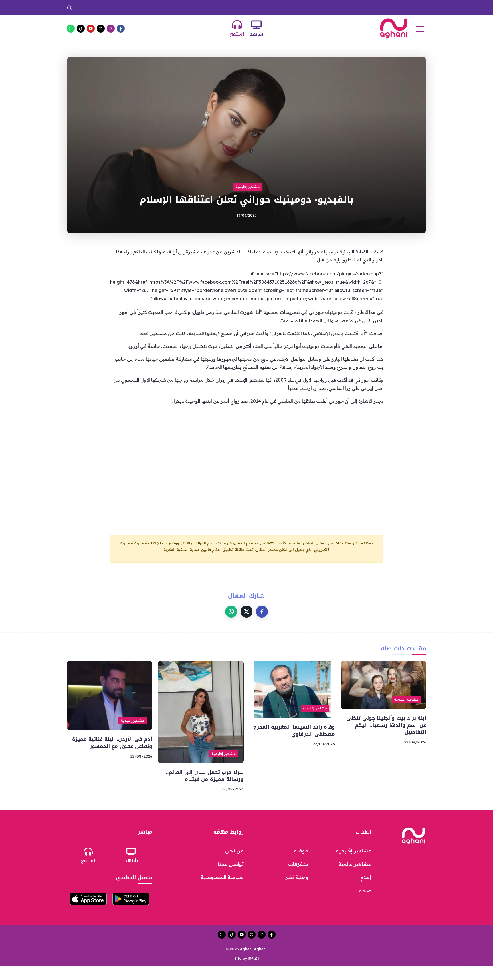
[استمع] (237, 24)
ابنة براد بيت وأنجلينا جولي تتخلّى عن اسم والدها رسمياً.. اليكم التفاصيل (355, 7)
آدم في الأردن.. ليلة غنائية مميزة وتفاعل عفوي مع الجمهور (112, 742)
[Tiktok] (81, 29)
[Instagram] (111, 29)
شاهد (256, 34)
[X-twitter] (101, 29)
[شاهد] (256, 24)
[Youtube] (91, 29)
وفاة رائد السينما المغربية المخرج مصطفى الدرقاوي (240, 7)
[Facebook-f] (121, 29)
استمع (237, 34)
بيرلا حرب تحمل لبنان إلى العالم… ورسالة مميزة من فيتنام (135, 7)
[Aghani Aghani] (393, 28)
